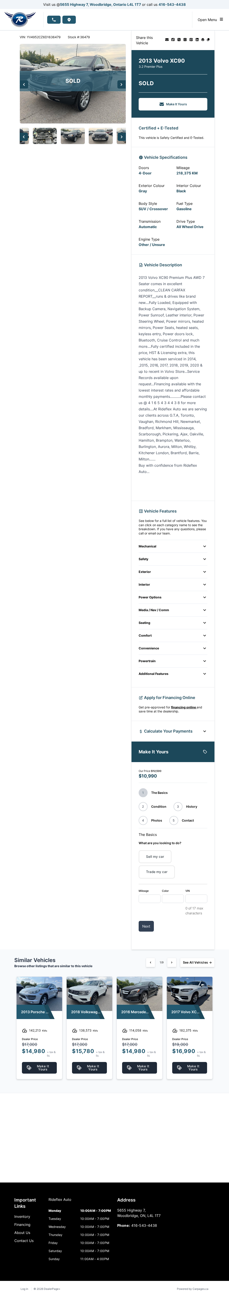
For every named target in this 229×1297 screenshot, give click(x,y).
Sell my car (155, 856)
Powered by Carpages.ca (192, 1289)
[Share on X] (179, 40)
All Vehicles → (197, 962)
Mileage (144, 890)
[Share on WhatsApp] (185, 40)
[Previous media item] (24, 84)
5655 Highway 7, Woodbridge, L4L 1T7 (101, 4)
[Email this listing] (167, 40)
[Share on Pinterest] (191, 40)
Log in (24, 1289)
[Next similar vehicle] (171, 962)
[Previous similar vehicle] (150, 962)
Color (165, 890)
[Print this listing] (203, 40)
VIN (187, 890)
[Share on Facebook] (173, 40)
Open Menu (208, 19)
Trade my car (157, 872)
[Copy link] (208, 40)
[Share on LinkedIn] (197, 40)
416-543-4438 (172, 4)
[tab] (60, 1202)
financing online (184, 707)
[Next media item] (121, 84)
